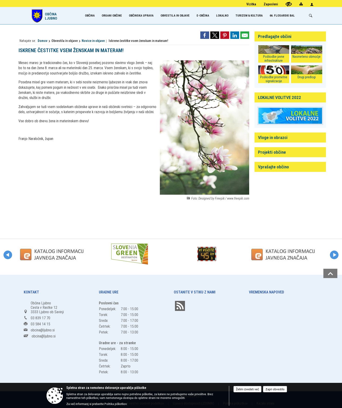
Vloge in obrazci (273, 137)
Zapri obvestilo (275, 389)
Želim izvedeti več (247, 389)
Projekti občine (272, 152)
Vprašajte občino (273, 167)
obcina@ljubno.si (43, 330)
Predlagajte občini (275, 36)
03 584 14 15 (40, 324)
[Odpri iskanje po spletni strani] (310, 15)
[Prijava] (311, 4)
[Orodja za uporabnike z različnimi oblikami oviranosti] (288, 4)
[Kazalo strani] (301, 4)
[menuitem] (89, 15)
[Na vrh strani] (330, 273)
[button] (7, 255)
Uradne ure (108, 292)
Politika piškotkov (115, 404)
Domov (42, 41)
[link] (204, 35)
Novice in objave (93, 41)
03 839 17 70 (40, 318)
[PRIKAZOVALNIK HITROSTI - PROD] (207, 254)
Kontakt (31, 292)
